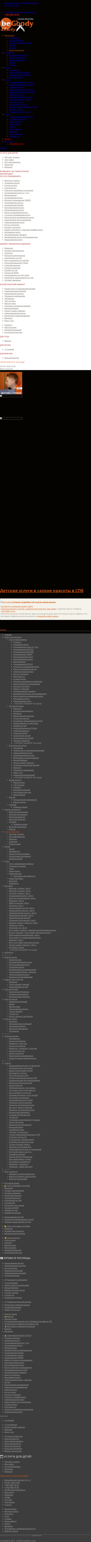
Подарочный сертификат (20, 75)
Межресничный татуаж (14, 1290)
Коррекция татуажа (13, 1297)
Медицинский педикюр (14, 255)
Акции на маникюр (17, 1041)
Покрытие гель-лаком (14, 1205)
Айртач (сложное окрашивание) (18, 1360)
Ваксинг (7, 1329)
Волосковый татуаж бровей (16, 1285)
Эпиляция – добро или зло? (21, 1166)
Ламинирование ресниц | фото (23, 913)
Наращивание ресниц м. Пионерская (25, 1149)
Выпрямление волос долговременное (21, 237)
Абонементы (14, 70)
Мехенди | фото (16, 109)
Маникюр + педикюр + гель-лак (23, 1048)
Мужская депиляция (17, 827)
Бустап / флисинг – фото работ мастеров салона (30, 932)
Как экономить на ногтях (20, 1093)
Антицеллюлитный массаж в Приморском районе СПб (28, 1321)
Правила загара (20, 807)
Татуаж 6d (13, 1117)
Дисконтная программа (19, 72)
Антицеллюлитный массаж (25, 799)
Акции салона (10, 1509)
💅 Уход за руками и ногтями (17, 1185)
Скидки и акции (11, 1036)
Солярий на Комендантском (21, 1142)
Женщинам (9, 35)
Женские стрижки (12, 180)
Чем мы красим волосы (19, 974)
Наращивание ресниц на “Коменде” (24, 1065)
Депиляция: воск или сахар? (21, 1068)
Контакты (8, 141)
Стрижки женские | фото (20, 99)
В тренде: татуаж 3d (17, 1137)
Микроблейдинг (11, 308)
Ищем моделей (15, 77)
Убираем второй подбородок (22, 1174)
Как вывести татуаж (18, 1073)
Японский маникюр (13, 1195)
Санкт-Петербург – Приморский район (21, 3)
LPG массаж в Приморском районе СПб (21, 1324)
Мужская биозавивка (18, 814)
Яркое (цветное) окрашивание (18, 1367)
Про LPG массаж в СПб (18, 1075)
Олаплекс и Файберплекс (15, 1397)
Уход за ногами (11, 989)
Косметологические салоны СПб (23, 1078)
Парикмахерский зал (18, 55)
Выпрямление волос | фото (21, 97)
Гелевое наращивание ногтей (17, 1222)
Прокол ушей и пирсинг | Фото (22, 945)
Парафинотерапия (17, 1154)
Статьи (12, 126)
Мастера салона (11, 1511)
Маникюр (8, 248)
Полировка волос (12, 183)
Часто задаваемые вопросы (21, 117)
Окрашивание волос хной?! (21, 1100)
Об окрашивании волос (19, 964)
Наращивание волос (13, 239)
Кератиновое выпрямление (21, 1056)
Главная (3, 148)
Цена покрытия (16, 1085)
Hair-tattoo (9, 160)
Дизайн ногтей (11, 270)
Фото (6, 80)
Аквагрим (8, 164)
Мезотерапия (10, 327)
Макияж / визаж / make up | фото (23, 107)
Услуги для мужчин (12, 809)
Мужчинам (9, 52)
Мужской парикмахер (18, 812)
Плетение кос (10, 188)
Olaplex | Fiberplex (21, 689)
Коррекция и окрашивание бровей (19, 288)
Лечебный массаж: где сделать (22, 1088)
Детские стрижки (12, 157)
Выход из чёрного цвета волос (22, 1176)
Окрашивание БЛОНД (23, 664)
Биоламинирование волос (20, 962)
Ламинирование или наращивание (24, 1080)
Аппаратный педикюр (18, 994)
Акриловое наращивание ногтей (18, 277)
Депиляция (9, 298)
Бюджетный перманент (19, 1112)
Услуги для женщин (12, 637)
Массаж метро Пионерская (20, 1157)
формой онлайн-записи (48, 616)
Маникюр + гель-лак (18, 1043)
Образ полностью (12, 1310)
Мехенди (8, 167)
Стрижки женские (12, 1338)
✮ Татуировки (10, 1424)
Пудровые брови (11, 1275)
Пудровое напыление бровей (17, 306)
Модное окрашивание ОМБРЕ (17, 200)
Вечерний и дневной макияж (17, 316)
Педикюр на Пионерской (20, 1147)
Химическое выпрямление (15, 1387)
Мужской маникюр (17, 57)
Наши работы (10, 1521)
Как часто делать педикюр (20, 1107)
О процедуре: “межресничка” (21, 1139)
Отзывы (7, 1519)
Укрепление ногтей (13, 258)
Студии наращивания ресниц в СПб (24, 1134)
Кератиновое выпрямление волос (19, 217)
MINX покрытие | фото (19, 903)
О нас (6, 114)
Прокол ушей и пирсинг (14, 311)
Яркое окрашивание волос (16, 212)
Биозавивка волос (12, 232)
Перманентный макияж (14, 296)
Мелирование (10, 195)
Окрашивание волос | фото (21, 82)
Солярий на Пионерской (19, 1115)
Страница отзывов (17, 119)
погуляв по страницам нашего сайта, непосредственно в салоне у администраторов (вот (24, 607)
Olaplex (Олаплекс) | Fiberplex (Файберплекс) (23, 230)
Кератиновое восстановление (17, 220)
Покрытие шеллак (12, 268)
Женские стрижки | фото (20, 888)
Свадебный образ (16, 1129)
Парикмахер (14, 38)
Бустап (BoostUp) (16, 1122)
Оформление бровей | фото (21, 915)
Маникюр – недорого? (19, 1164)
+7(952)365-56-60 (11, 1487)
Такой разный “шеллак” (19, 984)
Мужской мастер (11, 358)
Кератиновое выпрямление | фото (24, 935)
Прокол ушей (15, 844)
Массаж (12, 45)
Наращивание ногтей (18, 987)
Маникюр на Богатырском (20, 1083)
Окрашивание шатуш (13, 202)
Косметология (15, 780)
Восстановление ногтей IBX (16, 260)
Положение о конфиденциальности (20, 1528)
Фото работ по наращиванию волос (25, 937)
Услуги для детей (16, 50)
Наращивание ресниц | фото (22, 85)
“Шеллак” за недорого (18, 1132)
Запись (7, 139)
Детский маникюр (12, 162)
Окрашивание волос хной (15, 1370)
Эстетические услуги (18, 745)
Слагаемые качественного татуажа (24, 1120)
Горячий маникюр (12, 265)
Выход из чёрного (12, 1375)
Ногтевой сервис (16, 40)
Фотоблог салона (16, 947)
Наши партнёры (16, 134)
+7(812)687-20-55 (11, 14)
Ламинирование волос (14, 222)
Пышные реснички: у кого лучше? (23, 1095)
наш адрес (51, 609)
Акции (7, 67)
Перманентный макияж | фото (22, 92)
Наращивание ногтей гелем (16, 275)
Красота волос (10, 957)
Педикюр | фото (16, 94)
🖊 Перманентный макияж (15, 1280)
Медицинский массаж (18, 1029)
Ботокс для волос (12, 225)
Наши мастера (15, 121)
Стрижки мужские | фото (20, 112)
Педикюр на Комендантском (21, 1105)
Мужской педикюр (17, 60)
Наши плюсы (14, 124)
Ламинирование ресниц (15, 313)
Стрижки (17, 642)
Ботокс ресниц (10, 1268)
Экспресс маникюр (12, 280)
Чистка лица (9, 301)
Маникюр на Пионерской (20, 1125)
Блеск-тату (9, 320)
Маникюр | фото (16, 87)
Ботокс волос (10, 1392)
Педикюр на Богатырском (20, 1102)
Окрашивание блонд (13, 198)
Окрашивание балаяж (14, 205)
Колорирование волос (14, 210)
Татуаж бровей (15, 1011)
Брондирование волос (14, 207)
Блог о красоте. (15, 129)
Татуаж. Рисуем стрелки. (19, 1144)
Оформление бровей (18, 1001)
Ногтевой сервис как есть (20, 1152)
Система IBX (9, 1203)
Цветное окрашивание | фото (22, 898)
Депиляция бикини (17, 1026)
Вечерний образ (16, 1127)
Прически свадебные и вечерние (18, 190)
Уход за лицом (10, 999)
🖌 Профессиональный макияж (17, 1302)
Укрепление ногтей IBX (23, 738)
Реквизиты (14, 136)
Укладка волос (10, 185)
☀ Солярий (9, 349)
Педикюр (8, 253)
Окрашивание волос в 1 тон (16, 193)
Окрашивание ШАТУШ (23, 649)
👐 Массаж (9, 1316)
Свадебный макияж (12, 1307)
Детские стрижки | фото (19, 893)
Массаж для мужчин (13, 1451)
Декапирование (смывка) (15, 235)
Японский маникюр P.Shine (16, 263)
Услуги (7, 1524)
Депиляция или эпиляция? (20, 1024)
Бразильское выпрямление (21, 977)
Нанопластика (15, 960)
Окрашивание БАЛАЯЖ (23, 652)
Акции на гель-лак (17, 1051)
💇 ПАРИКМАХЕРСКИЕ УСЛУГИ (17, 1335)
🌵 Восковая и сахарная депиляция (19, 1326)
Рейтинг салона (11, 1531)
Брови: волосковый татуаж (21, 1070)
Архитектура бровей (18, 1179)
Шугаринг (13, 1021)
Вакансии (13, 131)
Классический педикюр (19, 992)
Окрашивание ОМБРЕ (22, 654)
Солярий (12, 48)
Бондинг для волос (12, 227)
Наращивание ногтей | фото (21, 89)
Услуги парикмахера (18, 639)
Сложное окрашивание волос (17, 215)
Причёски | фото (16, 102)
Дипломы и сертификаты (24, 876)
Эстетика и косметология (20, 43)
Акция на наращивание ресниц (22, 1058)
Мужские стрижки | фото (20, 891)
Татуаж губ (13, 1014)
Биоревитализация (12, 330)
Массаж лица (10, 303)
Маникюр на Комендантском (22, 1110)
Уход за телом (10, 1019)
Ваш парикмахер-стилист (20, 1159)
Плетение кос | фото (18, 104)
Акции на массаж (16, 1053)
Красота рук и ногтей (13, 979)
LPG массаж (14, 1031)
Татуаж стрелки (11, 1292)
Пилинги (8, 325)
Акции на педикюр (17, 1046)
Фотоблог (8, 886)
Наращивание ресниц (14, 293)
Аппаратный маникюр (14, 250)
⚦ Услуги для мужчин (13, 1436)
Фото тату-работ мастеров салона (24, 942)
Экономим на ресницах (19, 1097)
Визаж (11, 1004)
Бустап (7, 1382)
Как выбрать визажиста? (20, 1162)
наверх (3, 629)
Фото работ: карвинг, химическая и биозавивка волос (32, 930)
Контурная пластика (13, 332)
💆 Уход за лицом (12, 1238)
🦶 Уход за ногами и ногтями (17, 1226)
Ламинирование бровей (15, 291)
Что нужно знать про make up (22, 1090)
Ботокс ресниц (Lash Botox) (21, 1016)
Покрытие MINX (11, 273)
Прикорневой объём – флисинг (22, 972)
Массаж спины (19, 802)
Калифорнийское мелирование (22, 969)
